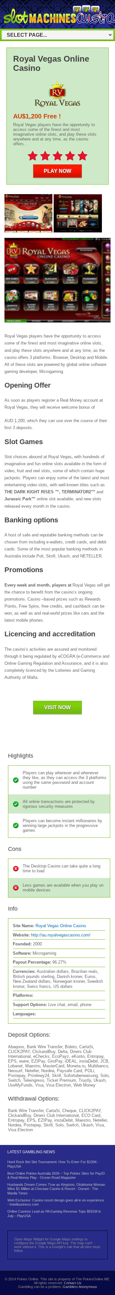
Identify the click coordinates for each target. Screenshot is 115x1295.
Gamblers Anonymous (80, 1287)
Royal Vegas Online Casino (60, 925)
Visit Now (57, 707)
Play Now (57, 171)
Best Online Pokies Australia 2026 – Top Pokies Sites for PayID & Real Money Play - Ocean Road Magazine (56, 1175)
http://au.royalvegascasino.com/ (60, 935)
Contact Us (72, 1283)
